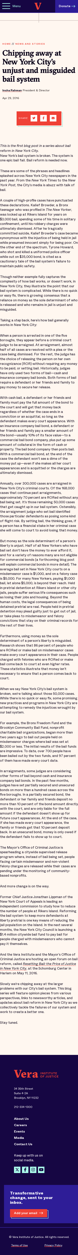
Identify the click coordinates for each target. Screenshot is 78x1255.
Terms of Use (19, 1245)
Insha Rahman (12, 90)
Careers (20, 1125)
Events (19, 1131)
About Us (21, 1118)
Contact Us (23, 1144)
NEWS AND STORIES (30, 43)
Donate (64, 6)
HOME (6, 43)
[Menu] (6, 6)
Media (19, 1137)
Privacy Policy (53, 1245)
